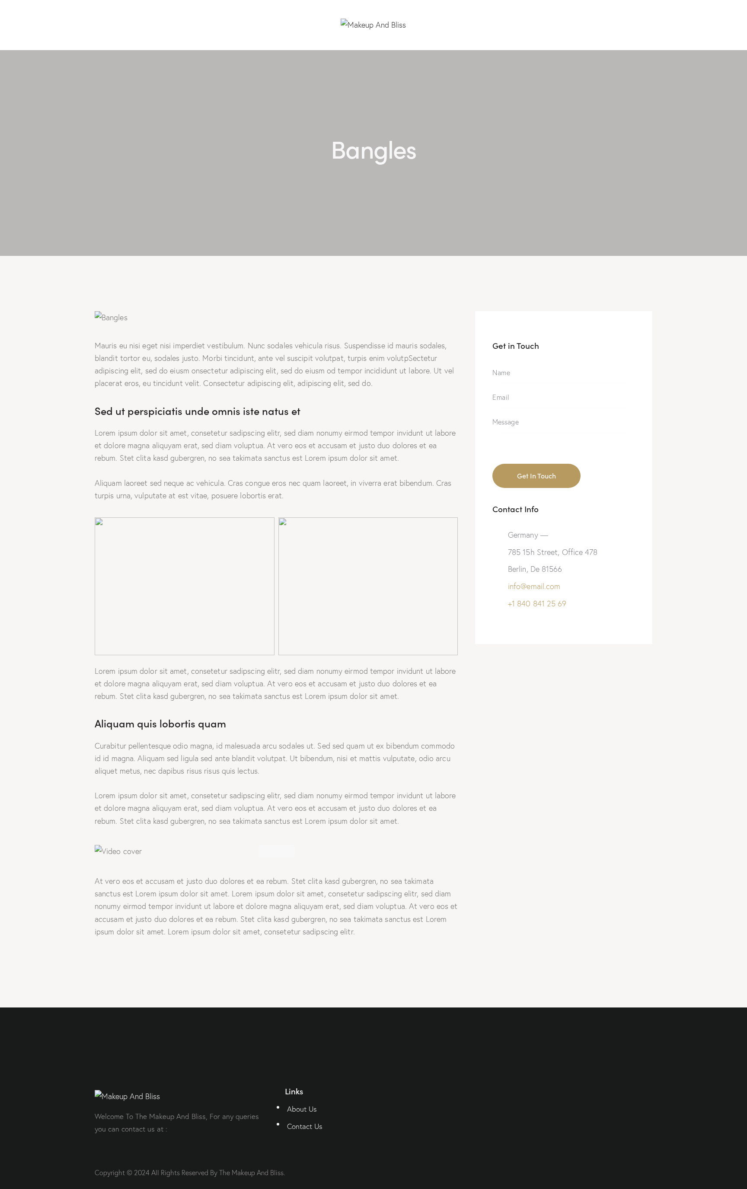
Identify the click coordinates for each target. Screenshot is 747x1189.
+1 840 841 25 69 (537, 604)
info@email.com (534, 586)
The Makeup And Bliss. (252, 1172)
